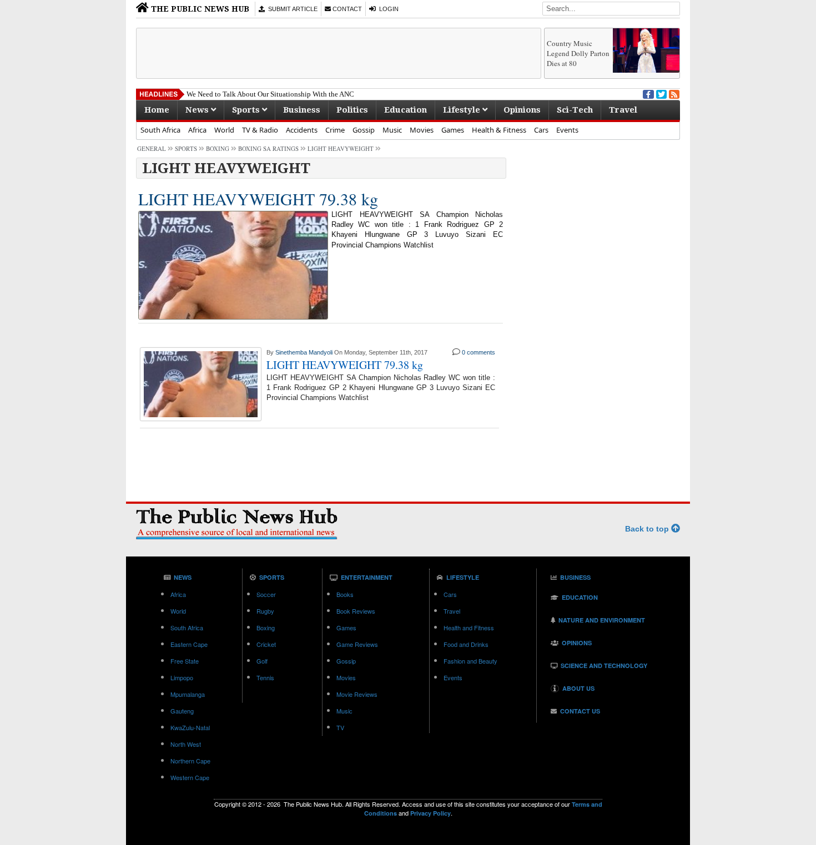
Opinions (522, 110)
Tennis (265, 677)
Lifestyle (462, 110)
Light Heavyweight (341, 148)
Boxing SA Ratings (268, 148)
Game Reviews (357, 644)
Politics (352, 110)
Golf (262, 660)
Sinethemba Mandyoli (304, 352)
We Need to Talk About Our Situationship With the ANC (270, 94)
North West (185, 744)
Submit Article (291, 9)
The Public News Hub (199, 8)
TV (340, 727)
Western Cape (189, 777)
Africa (197, 130)
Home (156, 110)
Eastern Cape (189, 644)
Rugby (265, 610)
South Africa (160, 130)
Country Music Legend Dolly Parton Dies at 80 (578, 53)
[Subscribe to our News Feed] (673, 93)
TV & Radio (260, 130)
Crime (335, 130)
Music (392, 130)
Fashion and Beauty (470, 660)
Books (345, 594)
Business (301, 110)
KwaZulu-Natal (190, 727)
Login (387, 9)
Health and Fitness (469, 627)
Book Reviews (355, 610)
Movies (422, 130)
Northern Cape (190, 760)
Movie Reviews (356, 694)
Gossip (363, 130)
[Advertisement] (339, 53)
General (151, 148)
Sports (247, 110)
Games (452, 130)
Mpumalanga (187, 694)
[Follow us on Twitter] (660, 93)
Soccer (266, 594)
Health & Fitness (499, 130)
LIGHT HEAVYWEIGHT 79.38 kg (258, 199)
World (224, 130)
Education (405, 110)
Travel (623, 110)
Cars (541, 130)
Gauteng (182, 710)
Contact (346, 9)
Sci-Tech (575, 110)
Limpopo (181, 677)
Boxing (217, 148)
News (198, 110)
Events (567, 130)
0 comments (478, 352)
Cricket (266, 644)
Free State (184, 660)
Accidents (302, 130)
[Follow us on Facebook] (647, 93)
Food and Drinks (466, 644)
